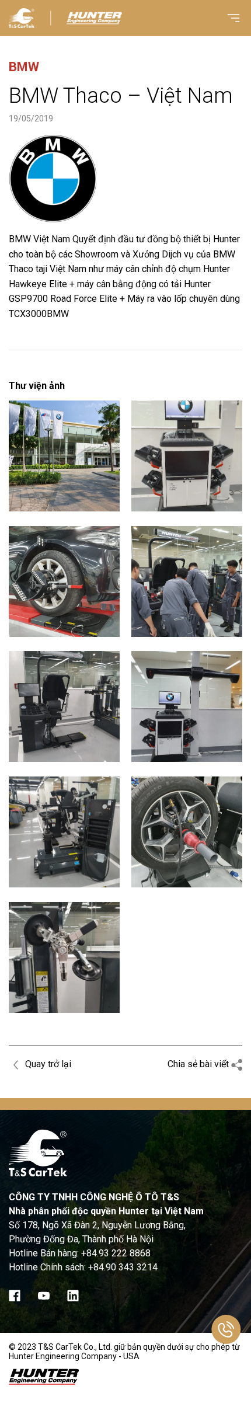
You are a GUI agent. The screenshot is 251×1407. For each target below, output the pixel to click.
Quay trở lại (47, 1064)
